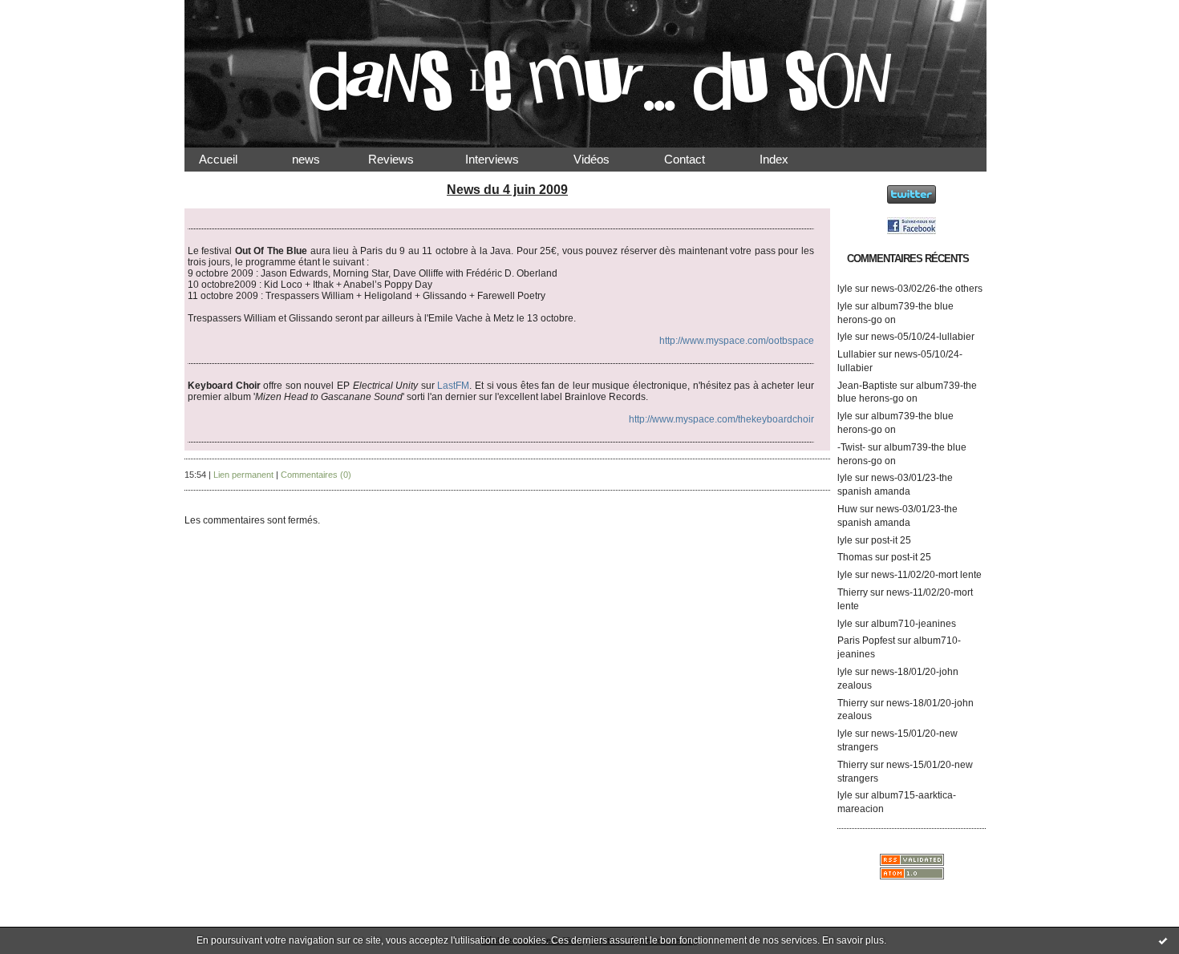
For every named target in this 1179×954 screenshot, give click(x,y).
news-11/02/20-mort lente (926, 574)
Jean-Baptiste (867, 385)
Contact (697, 159)
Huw (847, 509)
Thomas (855, 557)
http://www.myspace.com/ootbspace (736, 340)
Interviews (505, 159)
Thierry (852, 592)
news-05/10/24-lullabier (922, 336)
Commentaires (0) (316, 474)
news (319, 159)
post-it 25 (891, 540)
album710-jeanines (913, 623)
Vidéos (604, 159)
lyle (845, 288)
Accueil (230, 159)
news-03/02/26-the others (926, 288)
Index (786, 159)
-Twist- (851, 447)
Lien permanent (243, 474)
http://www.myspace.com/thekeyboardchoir (721, 419)
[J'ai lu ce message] (1163, 940)
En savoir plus (853, 940)
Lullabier (856, 354)
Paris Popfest (866, 640)
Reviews (405, 159)
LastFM (453, 385)
